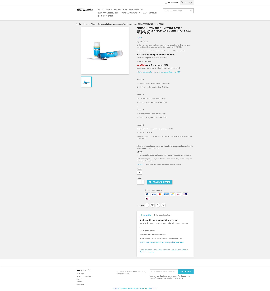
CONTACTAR (141, 165)
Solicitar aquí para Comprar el (158, 72)
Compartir (147, 205)
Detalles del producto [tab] (162, 215)
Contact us (80, 284)
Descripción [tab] (146, 215)
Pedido (78, 279)
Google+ (158, 205)
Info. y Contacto (105, 16)
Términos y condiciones (84, 276)
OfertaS (143, 13)
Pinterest (163, 205)
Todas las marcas (128, 13)
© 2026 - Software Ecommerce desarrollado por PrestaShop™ (135, 288)
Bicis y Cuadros (105, 10)
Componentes (120, 10)
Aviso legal (80, 273)
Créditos (79, 282)
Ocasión (153, 13)
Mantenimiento (136, 10)
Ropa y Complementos (108, 13)
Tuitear (152, 205)
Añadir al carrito (159, 182)
